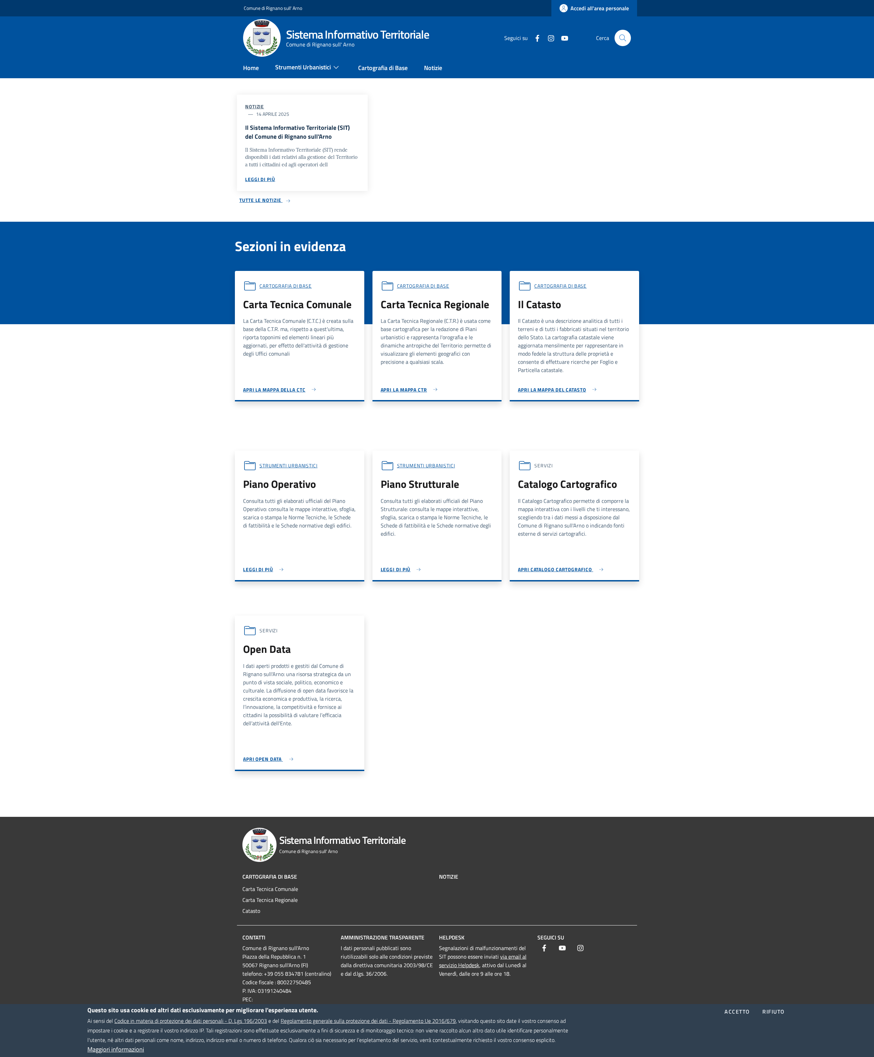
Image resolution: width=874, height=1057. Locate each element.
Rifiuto (773, 1012)
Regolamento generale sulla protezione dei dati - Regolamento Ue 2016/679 (368, 1021)
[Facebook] (534, 37)
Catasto (251, 911)
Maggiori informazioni (115, 1049)
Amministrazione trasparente (382, 937)
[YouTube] (562, 37)
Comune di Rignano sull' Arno (273, 8)
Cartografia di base (285, 285)
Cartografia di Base (269, 877)
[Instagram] (548, 37)
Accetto (737, 1012)
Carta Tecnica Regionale (270, 900)
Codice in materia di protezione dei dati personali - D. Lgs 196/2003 (190, 1021)
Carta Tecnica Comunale (270, 889)
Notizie (254, 106)
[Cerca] (623, 38)
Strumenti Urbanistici (288, 465)
